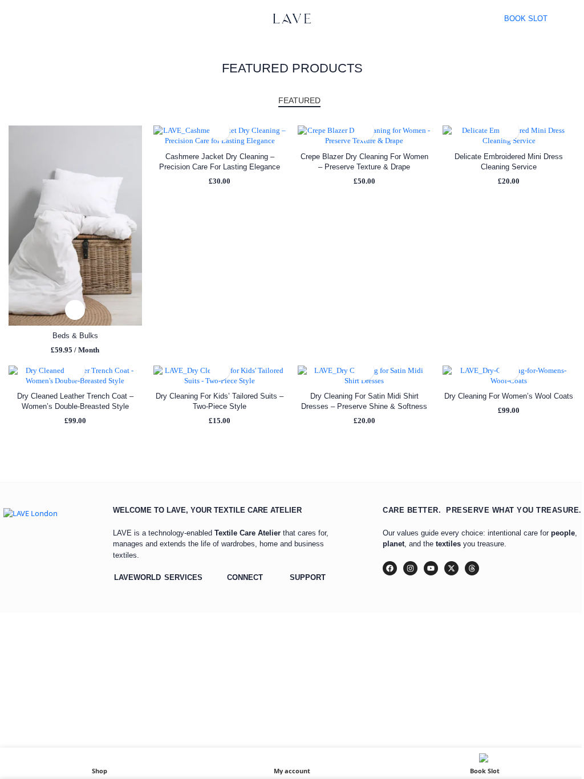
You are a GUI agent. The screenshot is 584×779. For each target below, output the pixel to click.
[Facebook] (390, 568)
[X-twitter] (451, 568)
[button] (75, 310)
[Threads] (472, 568)
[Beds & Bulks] (75, 225)
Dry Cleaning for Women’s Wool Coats (508, 396)
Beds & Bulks (75, 335)
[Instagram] (410, 568)
